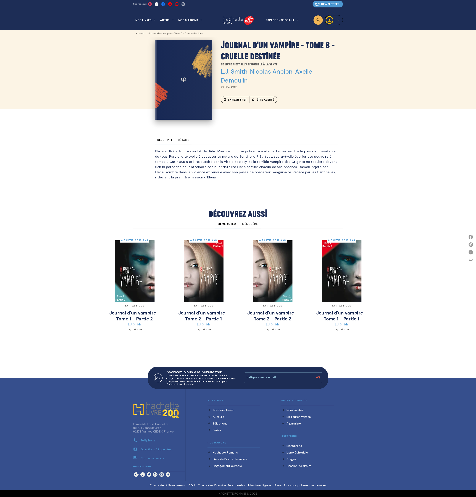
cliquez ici (188, 384)
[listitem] (150, 4)
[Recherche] (318, 20)
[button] (328, 4)
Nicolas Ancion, (272, 71)
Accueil (140, 33)
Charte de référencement (168, 485)
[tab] (145, 20)
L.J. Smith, (235, 71)
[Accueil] (238, 21)
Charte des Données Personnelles (221, 485)
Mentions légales (260, 485)
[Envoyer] (317, 378)
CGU (192, 485)
